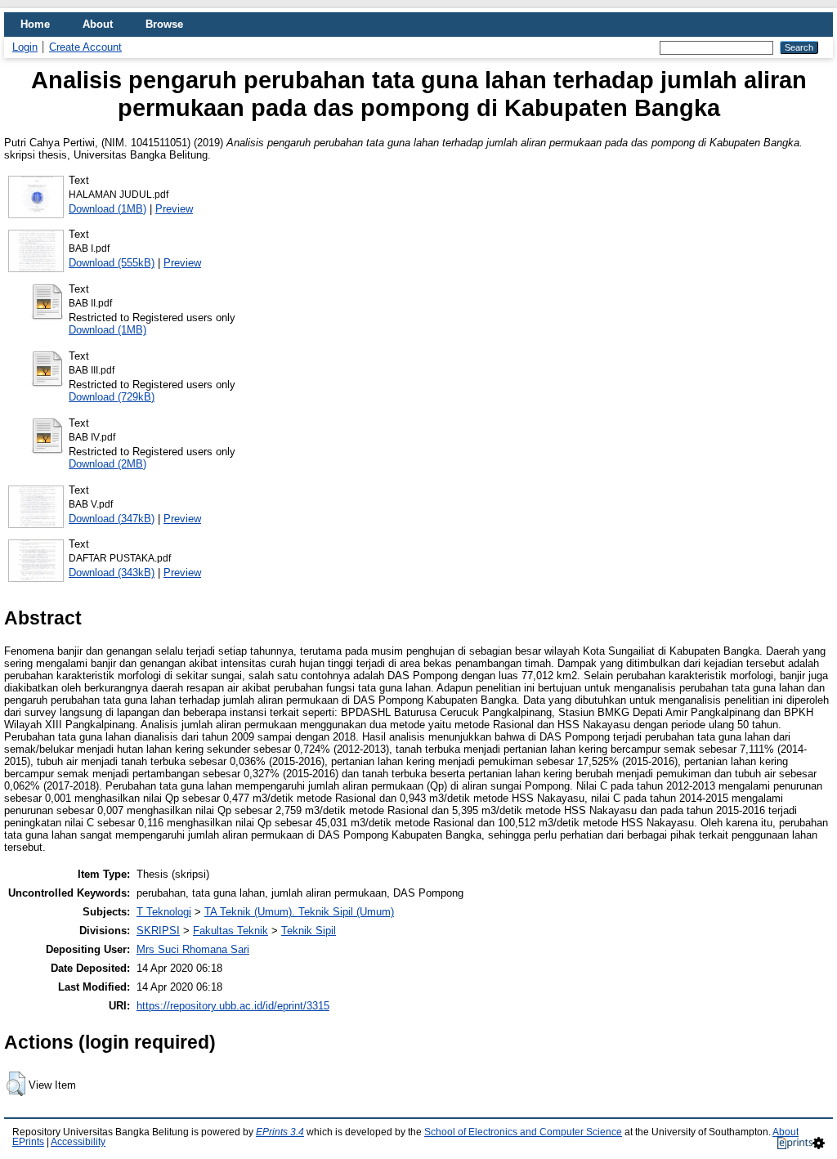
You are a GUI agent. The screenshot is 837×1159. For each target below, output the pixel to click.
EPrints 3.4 (280, 1132)
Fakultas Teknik (230, 930)
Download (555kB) (111, 263)
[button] (16, 1084)
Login (25, 47)
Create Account (85, 47)
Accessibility (78, 1142)
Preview (174, 209)
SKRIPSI (158, 930)
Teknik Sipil (308, 930)
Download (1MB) (107, 209)
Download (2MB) (107, 464)
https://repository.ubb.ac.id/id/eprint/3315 (233, 1006)
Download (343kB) (111, 572)
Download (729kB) (111, 397)
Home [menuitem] (35, 24)
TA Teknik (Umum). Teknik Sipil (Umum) (299, 912)
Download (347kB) (111, 518)
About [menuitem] (98, 24)
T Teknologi (164, 912)
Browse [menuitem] (164, 24)
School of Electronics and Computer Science (523, 1132)
